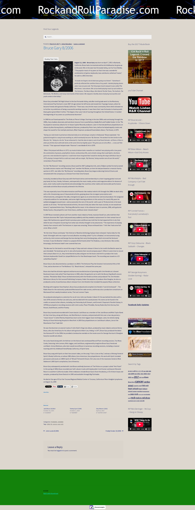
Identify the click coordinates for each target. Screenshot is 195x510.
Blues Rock (131, 382)
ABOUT (142, 6)
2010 (135, 374)
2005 (147, 371)
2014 (148, 374)
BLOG (148, 6)
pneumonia (146, 391)
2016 (133, 377)
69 (135, 371)
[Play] (131, 140)
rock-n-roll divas (143, 397)
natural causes (132, 391)
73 (139, 371)
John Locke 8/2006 (52, 431)
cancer (55, 424)
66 (130, 371)
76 (142, 371)
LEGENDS (75, 15)
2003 (145, 371)
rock (133, 397)
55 (51, 424)
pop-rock (60, 424)
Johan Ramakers (66, 44)
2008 (129, 374)
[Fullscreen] (149, 140)
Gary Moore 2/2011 (102, 409)
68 (133, 371)
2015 (129, 377)
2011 (138, 374)
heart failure (143, 389)
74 (140, 371)
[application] (140, 135)
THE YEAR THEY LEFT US (59, 15)
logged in (59, 451)
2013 (145, 374)
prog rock (140, 394)
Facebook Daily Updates (138, 304)
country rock (138, 386)
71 (137, 371)
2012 (142, 374)
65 (128, 371)
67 (131, 371)
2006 (48, 424)
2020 (143, 377)
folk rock (145, 385)
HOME (45, 15)
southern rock (132, 401)
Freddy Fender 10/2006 (113, 431)
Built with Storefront (50, 493)
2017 (136, 377)
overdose (139, 391)
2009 (132, 374)
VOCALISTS (99, 15)
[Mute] (146, 140)
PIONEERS (54, 422)
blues (146, 377)
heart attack (133, 388)
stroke (138, 401)
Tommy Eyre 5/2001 (76, 409)
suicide (142, 401)
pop (129, 394)
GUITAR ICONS (87, 15)
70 (136, 371)
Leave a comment (79, 44)
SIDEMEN (110, 15)
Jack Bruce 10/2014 (49, 409)
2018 (140, 377)
